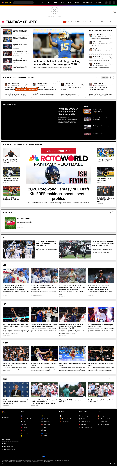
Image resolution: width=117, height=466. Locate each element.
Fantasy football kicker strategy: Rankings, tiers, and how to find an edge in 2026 (57, 63)
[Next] (113, 77)
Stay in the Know (5, 417)
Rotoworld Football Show (23, 218)
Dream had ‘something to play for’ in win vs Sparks (15, 364)
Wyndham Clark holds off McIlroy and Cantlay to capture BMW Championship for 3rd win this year (44, 401)
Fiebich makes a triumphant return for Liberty (100, 364)
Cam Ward (96, 63)
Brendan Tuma (90, 295)
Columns (111, 22)
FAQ (18, 456)
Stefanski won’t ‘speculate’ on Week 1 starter (99, 60)
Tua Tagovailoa (98, 34)
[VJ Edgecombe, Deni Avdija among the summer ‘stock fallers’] (101, 314)
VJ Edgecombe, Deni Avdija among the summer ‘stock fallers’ (100, 325)
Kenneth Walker (13, 84)
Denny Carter (35, 69)
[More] (106, 2)
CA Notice (55, 456)
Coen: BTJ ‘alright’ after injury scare (97, 45)
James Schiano (34, 295)
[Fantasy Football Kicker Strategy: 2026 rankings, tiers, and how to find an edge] (7, 39)
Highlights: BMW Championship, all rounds (71, 400)
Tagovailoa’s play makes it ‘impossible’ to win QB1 (100, 38)
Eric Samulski (15, 62)
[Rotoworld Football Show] (10, 223)
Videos (103, 22)
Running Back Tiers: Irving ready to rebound (11, 198)
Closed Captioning (13, 456)
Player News (93, 22)
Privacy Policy (39, 456)
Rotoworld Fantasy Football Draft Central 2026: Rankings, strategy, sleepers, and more (20, 30)
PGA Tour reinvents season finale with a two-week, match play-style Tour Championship (16, 401)
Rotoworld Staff (16, 33)
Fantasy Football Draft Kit (71, 22)
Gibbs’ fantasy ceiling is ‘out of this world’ (105, 160)
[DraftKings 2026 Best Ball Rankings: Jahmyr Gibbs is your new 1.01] (19, 249)
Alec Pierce (96, 49)
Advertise (3, 456)
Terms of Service (61, 456)
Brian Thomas (97, 42)
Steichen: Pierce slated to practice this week (99, 53)
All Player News (105, 77)
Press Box (29, 456)
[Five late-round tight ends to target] (105, 172)
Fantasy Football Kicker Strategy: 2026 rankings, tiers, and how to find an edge (21, 38)
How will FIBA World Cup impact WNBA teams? (72, 364)
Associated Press (34, 405)
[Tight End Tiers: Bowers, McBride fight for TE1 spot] (105, 191)
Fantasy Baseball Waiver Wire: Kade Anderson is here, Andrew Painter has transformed (44, 287)
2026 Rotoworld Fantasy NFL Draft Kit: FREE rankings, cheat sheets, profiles (58, 194)
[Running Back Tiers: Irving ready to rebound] (11, 191)
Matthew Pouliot (16, 55)
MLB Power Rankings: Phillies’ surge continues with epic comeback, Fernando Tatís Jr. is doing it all (15, 287)
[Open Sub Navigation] (44, 2)
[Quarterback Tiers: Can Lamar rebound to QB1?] (11, 172)
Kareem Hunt (69, 84)
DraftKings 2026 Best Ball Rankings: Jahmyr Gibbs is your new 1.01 (46, 243)
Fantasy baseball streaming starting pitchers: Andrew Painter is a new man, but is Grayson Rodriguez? (20, 59)
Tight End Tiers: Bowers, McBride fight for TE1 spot (105, 199)
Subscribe (5, 423)
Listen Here (20, 227)
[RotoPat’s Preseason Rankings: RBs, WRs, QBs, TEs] (11, 152)
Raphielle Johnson (6, 335)
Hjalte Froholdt (98, 84)
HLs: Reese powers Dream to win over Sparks (43, 364)
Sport (84, 22)
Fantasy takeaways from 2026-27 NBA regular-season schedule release (44, 325)
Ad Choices (34, 456)
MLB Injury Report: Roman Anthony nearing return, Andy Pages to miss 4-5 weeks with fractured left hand (21, 45)
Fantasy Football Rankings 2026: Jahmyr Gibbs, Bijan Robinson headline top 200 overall (20, 66)
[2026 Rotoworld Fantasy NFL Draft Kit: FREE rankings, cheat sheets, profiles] (58, 166)
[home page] (6, 2)
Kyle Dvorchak (5, 182)
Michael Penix (97, 56)
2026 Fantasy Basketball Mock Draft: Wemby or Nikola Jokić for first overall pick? (16, 326)
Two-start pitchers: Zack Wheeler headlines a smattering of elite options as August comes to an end (72, 287)
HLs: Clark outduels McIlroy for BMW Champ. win (100, 400)
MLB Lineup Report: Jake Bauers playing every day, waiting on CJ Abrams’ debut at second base (98, 287)
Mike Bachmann (6, 405)
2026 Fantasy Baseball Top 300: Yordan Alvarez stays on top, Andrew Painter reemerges (20, 52)
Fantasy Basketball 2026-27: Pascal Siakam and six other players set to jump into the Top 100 (71, 326)
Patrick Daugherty (6, 164)
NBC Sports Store (23, 456)
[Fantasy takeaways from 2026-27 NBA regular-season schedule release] (44, 314)
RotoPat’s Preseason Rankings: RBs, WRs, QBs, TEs (10, 160)
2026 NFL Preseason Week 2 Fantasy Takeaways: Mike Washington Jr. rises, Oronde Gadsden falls (103, 243)
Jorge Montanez (16, 48)
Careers (7, 456)
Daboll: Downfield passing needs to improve (99, 67)
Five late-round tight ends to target (104, 179)
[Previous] (110, 77)
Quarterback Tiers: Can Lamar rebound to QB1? (11, 179)
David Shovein (62, 296)
